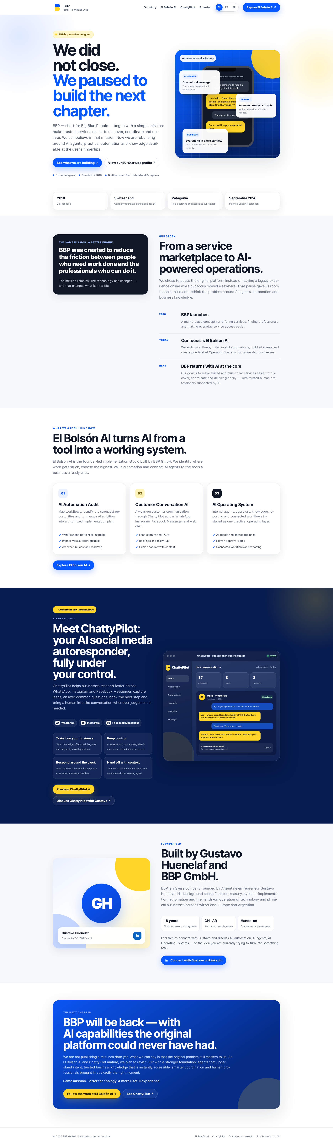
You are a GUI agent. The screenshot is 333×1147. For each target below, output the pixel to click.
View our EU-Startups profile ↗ (132, 163)
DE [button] (234, 7)
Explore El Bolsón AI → (73, 565)
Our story (150, 7)
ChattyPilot (187, 7)
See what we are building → (77, 163)
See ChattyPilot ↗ (140, 1094)
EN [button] (219, 7)
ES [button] (226, 7)
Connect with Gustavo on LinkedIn (196, 960)
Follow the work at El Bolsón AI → (92, 1094)
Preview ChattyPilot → (74, 789)
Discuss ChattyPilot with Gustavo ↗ (84, 801)
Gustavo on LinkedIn (241, 1136)
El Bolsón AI (168, 7)
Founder (204, 7)
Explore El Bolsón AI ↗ (261, 7)
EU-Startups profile (268, 1136)
